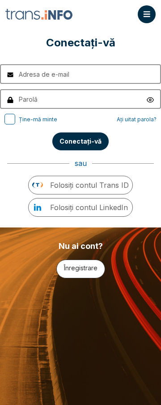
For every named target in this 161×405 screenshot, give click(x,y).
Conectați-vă (80, 141)
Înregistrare (80, 268)
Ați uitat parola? (137, 119)
